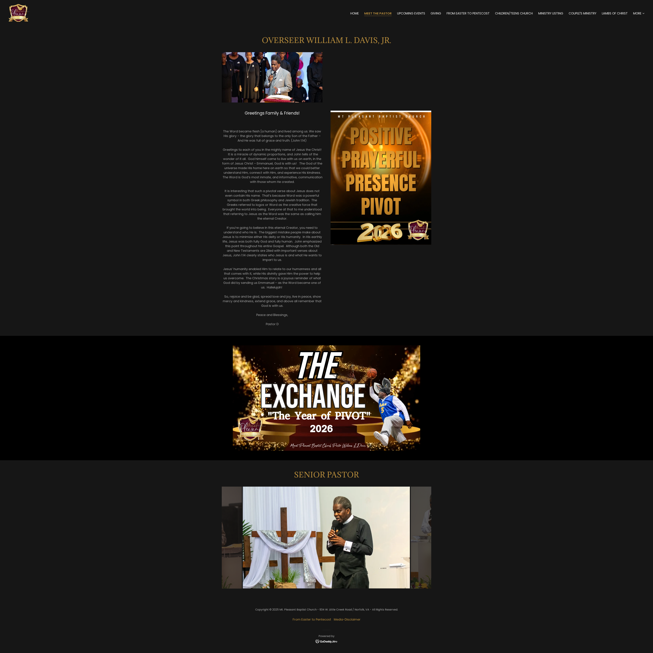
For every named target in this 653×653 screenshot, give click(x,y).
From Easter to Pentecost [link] (468, 13)
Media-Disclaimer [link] (347, 619)
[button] (639, 13)
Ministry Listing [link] (550, 13)
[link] (19, 13)
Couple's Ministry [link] (582, 13)
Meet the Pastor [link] (378, 13)
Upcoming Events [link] (411, 13)
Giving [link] (436, 13)
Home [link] (354, 13)
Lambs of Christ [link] (615, 13)
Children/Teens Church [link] (514, 13)
